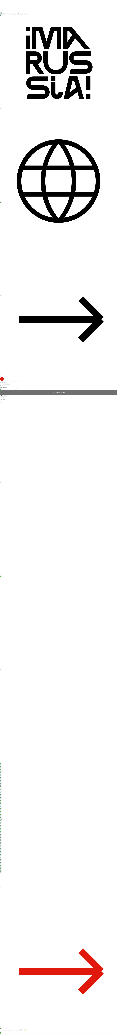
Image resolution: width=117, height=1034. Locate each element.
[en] (58, 181)
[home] (58, 62)
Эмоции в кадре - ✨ (13, 1030)
